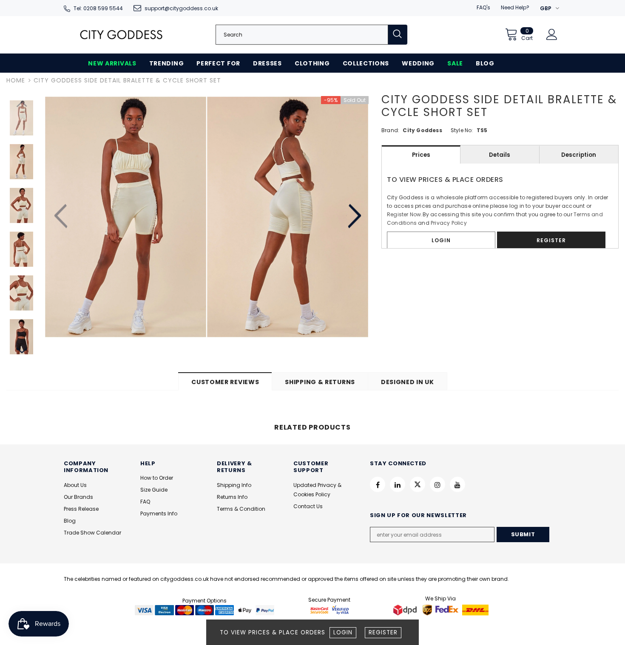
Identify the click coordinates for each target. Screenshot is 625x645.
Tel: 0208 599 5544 (98, 8)
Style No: (462, 130)
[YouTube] (457, 484)
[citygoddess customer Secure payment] (329, 609)
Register (383, 632)
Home (15, 80)
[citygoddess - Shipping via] (406, 609)
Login (342, 632)
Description (578, 155)
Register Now (404, 214)
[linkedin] (397, 484)
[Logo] (121, 35)
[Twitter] (417, 484)
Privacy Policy (449, 222)
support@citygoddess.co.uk (181, 8)
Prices (421, 155)
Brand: (390, 130)
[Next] (354, 217)
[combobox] (302, 35)
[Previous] (61, 217)
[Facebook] (377, 484)
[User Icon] (552, 34)
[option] (126, 217)
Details (499, 155)
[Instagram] (437, 484)
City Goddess (422, 130)
